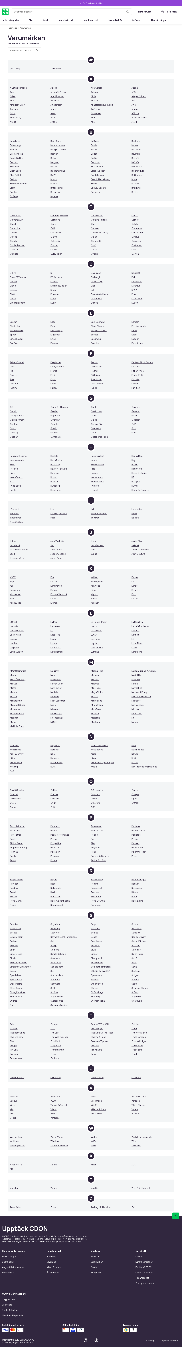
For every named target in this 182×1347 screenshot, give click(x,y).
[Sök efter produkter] (127, 12)
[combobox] (72, 12)
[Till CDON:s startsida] (5, 12)
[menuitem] (11, 20)
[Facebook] (96, 1340)
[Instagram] (85, 1340)
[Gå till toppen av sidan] (175, 1216)
